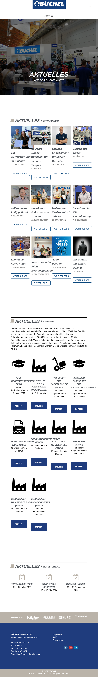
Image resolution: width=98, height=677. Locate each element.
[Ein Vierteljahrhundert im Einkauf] (22, 147)
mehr (19, 406)
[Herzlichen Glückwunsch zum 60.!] (41, 203)
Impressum (58, 634)
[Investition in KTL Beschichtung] (82, 203)
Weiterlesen (20, 173)
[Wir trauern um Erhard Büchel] (82, 254)
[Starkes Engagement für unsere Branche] (61, 143)
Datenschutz (58, 640)
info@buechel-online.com (28, 654)
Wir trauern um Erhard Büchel (80, 263)
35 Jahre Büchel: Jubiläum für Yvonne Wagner (39, 157)
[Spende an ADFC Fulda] (20, 254)
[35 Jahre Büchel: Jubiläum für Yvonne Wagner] (41, 143)
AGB (55, 637)
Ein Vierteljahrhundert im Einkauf (22, 156)
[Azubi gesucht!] (61, 254)
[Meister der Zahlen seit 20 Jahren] (61, 203)
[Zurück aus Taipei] (82, 143)
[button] (47, 16)
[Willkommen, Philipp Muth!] (20, 203)
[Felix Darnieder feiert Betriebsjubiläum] (42, 257)
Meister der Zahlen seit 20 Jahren (61, 212)
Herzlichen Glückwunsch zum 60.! (40, 212)
